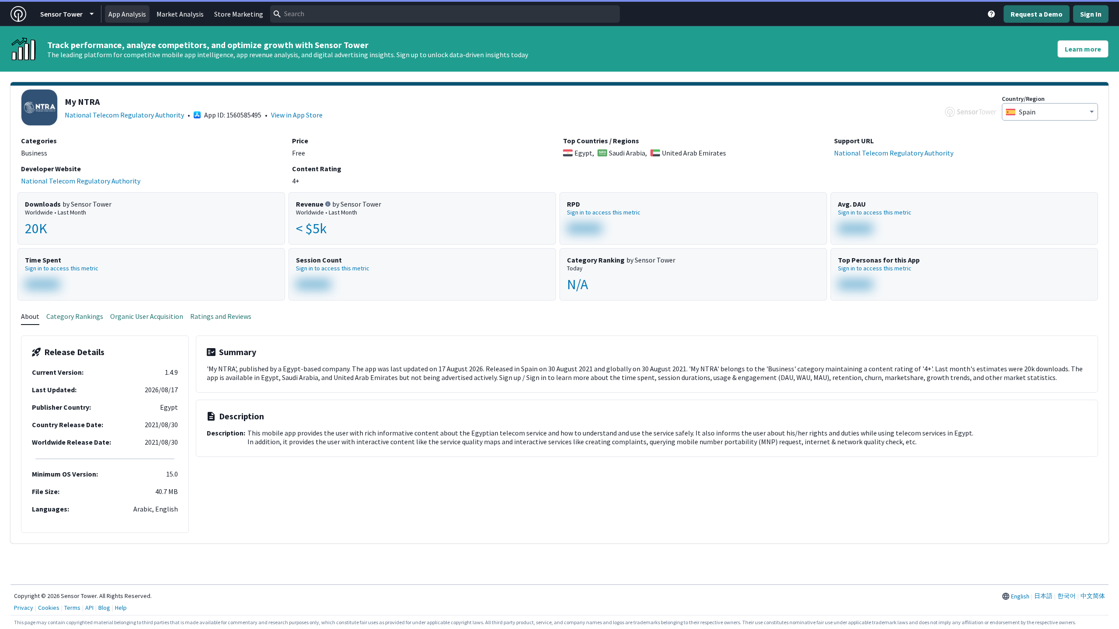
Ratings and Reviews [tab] (220, 316)
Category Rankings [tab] (74, 316)
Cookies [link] (48, 608)
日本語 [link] (1043, 596)
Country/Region (1023, 99)
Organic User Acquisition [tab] (146, 316)
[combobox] (445, 14)
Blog (104, 608)
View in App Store (297, 115)
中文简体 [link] (1093, 596)
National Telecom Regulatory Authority (124, 115)
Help (121, 608)
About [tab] (30, 316)
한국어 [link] (1066, 596)
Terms (72, 608)
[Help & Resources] (991, 14)
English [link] (1020, 596)
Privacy (23, 608)
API (89, 608)
